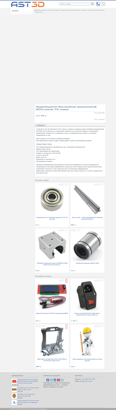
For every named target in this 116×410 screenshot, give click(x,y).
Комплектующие (54, 10)
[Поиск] (92, 4)
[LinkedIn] (54, 380)
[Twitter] (51, 380)
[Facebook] (47, 380)
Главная (38, 10)
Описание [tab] (40, 125)
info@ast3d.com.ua (86, 381)
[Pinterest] (58, 380)
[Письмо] (61, 380)
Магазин (45, 10)
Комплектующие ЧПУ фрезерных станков (73, 10)
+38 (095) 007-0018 (88, 379)
